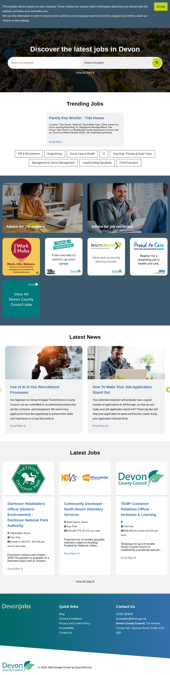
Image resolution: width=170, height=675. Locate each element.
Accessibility (66, 628)
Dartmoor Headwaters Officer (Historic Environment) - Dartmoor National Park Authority (27, 515)
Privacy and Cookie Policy (74, 623)
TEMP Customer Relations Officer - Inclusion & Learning (138, 509)
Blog (62, 614)
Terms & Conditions (70, 618)
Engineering (54, 153)
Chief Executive (129, 162)
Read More (55, 141)
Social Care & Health (82, 153)
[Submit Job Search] (157, 63)
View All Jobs (84, 72)
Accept (161, 6)
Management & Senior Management (53, 162)
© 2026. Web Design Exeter (54, 667)
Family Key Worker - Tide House (76, 118)
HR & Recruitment (29, 153)
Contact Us (65, 632)
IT (104, 153)
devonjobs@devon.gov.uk (131, 618)
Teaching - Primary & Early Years (132, 153)
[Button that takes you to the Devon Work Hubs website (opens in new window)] (21, 256)
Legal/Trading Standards (97, 162)
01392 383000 (124, 614)
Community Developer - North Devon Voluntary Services (84, 509)
